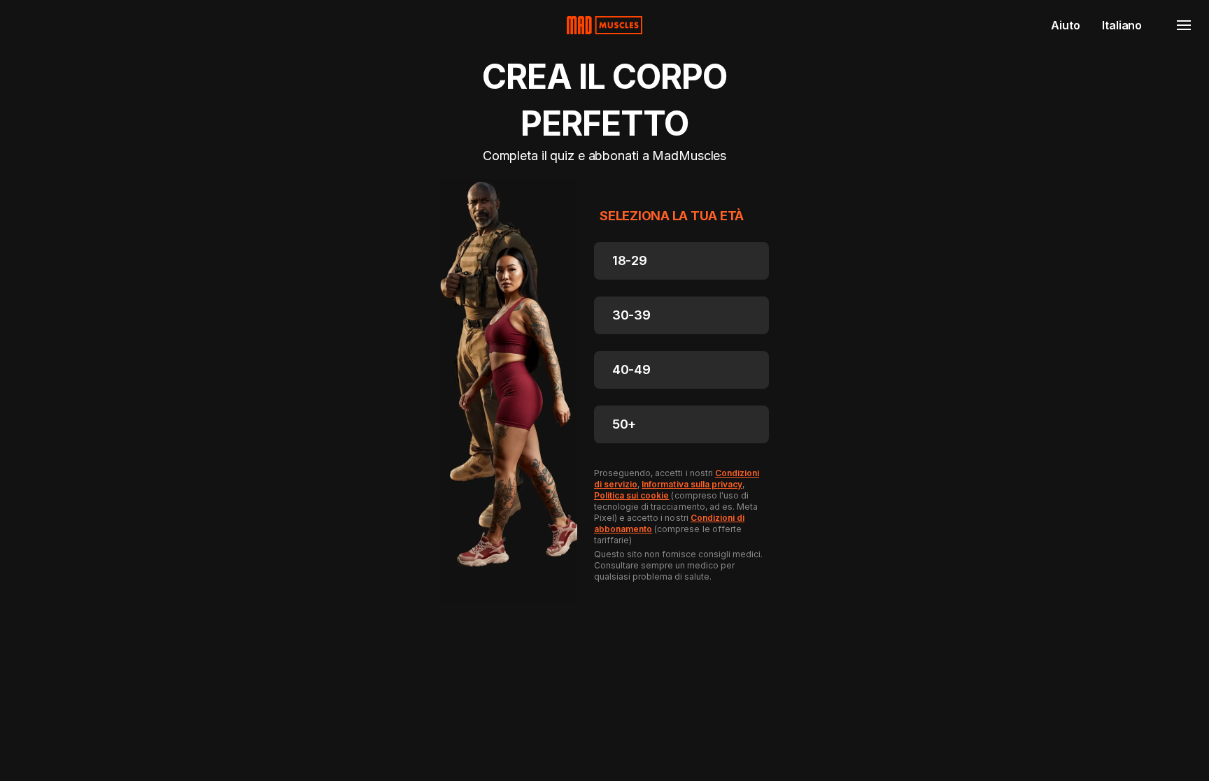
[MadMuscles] (604, 25)
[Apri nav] (1184, 25)
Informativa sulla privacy (692, 484)
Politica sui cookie (631, 495)
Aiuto (1065, 25)
